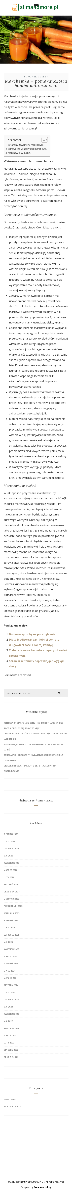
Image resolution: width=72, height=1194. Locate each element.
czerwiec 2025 (11, 934)
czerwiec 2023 (11, 999)
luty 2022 (9, 1042)
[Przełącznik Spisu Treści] (43, 140)
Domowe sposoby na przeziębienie (32, 634)
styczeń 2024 (11, 985)
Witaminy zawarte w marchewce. (26, 144)
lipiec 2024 (9, 970)
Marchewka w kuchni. (19, 152)
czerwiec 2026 (11, 848)
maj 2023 (8, 1006)
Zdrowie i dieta (36, 76)
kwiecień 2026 (11, 863)
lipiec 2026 (9, 841)
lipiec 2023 (9, 992)
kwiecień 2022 (11, 1028)
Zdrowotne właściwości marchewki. (27, 148)
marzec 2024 (10, 978)
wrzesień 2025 (11, 913)
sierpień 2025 (11, 920)
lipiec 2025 (9, 927)
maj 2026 (8, 855)
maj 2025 (8, 942)
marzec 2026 (10, 870)
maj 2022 (8, 1021)
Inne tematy (11, 1099)
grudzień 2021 (12, 1057)
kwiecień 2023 (11, 1014)
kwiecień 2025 (11, 949)
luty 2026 (9, 877)
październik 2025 (13, 906)
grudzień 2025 (12, 891)
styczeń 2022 (11, 1049)
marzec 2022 (10, 1035)
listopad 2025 (11, 898)
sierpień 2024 (11, 963)
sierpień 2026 (11, 834)
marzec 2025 (10, 956)
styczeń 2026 (11, 884)
